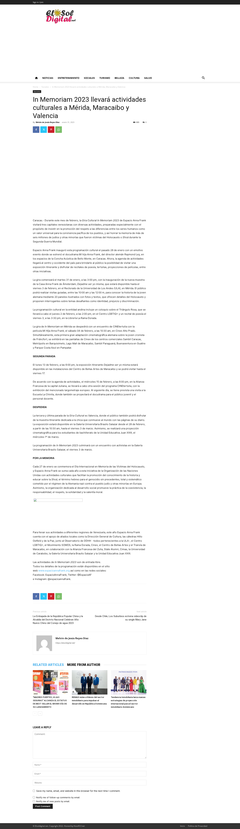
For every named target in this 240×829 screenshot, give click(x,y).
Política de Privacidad (197, 826)
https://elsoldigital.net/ (65, 643)
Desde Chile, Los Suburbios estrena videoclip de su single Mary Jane (120, 618)
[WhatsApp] (58, 129)
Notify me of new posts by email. (53, 801)
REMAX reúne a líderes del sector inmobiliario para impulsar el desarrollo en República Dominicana (89, 700)
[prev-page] (35, 713)
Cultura (134, 77)
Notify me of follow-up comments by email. (58, 797)
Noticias (47, 77)
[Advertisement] (120, 49)
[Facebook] (36, 129)
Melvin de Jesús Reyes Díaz (47, 122)
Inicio (182, 826)
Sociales (89, 77)
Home (35, 86)
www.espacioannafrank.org (54, 570)
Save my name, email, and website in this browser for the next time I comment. (78, 790)
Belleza (119, 77)
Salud (148, 77)
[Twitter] (43, 129)
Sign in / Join (38, 2)
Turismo (104, 77)
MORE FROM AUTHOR (83, 665)
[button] (203, 78)
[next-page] (40, 713)
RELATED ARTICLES (48, 665)
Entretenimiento (68, 77)
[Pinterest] (51, 129)
